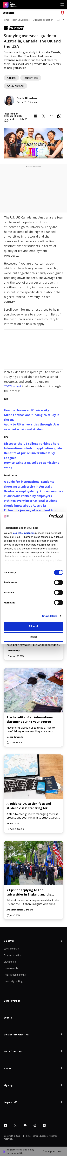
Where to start (11, 948)
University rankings (14, 981)
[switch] (58, 582)
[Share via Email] (51, 116)
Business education (43, 19)
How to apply (11, 968)
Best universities (21, 19)
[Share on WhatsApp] (59, 116)
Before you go (12, 1000)
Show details (49, 616)
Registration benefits (15, 974)
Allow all (33, 626)
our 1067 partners (24, 533)
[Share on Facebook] (36, 116)
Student (12, 386)
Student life (10, 961)
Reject (33, 637)
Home (6, 19)
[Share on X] (43, 116)
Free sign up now (51, 1151)
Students (8, 12)
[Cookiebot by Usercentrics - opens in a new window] (49, 516)
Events (8, 1017)
